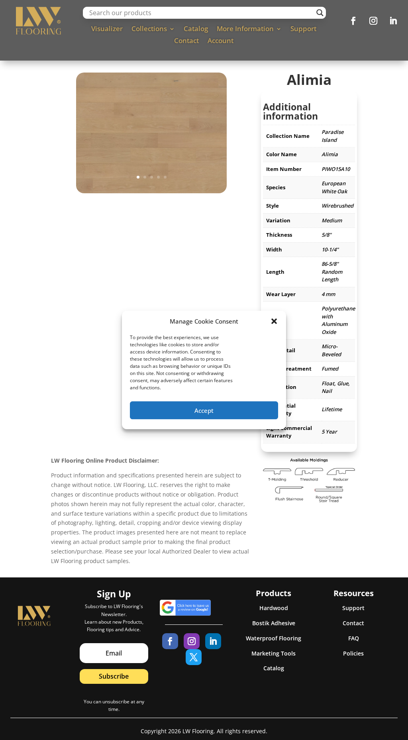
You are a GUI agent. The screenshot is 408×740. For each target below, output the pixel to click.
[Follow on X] (194, 657)
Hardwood (273, 608)
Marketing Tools (273, 653)
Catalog (196, 29)
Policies (353, 653)
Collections (149, 29)
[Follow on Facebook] (353, 21)
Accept (204, 410)
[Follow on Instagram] (373, 21)
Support (303, 29)
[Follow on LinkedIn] (393, 21)
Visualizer (107, 29)
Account (220, 41)
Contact (186, 41)
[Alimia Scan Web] (151, 191)
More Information (245, 29)
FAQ (353, 638)
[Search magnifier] (320, 12)
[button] (274, 321)
